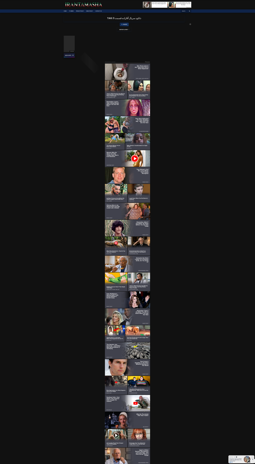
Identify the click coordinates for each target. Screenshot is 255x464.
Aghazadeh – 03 (69, 55)
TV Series (71, 11)
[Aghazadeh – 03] (69, 44)
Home (65, 11)
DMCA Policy (89, 11)
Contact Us (98, 11)
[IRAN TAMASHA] (83, 4)
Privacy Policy (80, 11)
